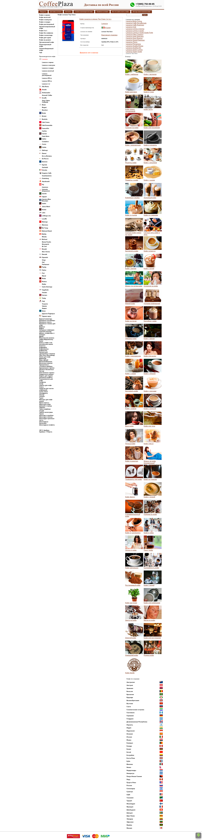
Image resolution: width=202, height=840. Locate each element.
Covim (44, 144)
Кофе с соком (130, 374)
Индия (129, 728)
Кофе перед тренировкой (130, 110)
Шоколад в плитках (45, 417)
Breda (44, 113)
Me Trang (45, 228)
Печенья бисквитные (46, 369)
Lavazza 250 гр (47, 78)
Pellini (44, 270)
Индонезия (131, 731)
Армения (130, 688)
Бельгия (130, 691)
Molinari (44, 239)
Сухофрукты (43, 393)
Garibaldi (45, 167)
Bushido (44, 119)
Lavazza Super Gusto (134, 52)
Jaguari (44, 196)
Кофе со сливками (151, 215)
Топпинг (42, 396)
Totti (43, 301)
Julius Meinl (46, 206)
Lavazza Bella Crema (134, 21)
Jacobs (44, 193)
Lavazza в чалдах (48, 68)
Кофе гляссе (148, 444)
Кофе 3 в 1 (43, 30)
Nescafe (44, 254)
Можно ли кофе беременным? (150, 462)
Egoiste (44, 165)
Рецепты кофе (130, 163)
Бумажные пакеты (45, 322)
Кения (129, 749)
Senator (44, 292)
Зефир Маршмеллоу (46, 339)
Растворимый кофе (132, 585)
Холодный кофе (150, 198)
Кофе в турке (149, 92)
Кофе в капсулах (45, 19)
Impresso (45, 187)
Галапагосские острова (135, 709)
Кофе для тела (149, 426)
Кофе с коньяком (150, 163)
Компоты (42, 346)
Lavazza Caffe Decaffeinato (136, 23)
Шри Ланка (131, 816)
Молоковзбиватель (45, 361)
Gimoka (44, 170)
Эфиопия (130, 822)
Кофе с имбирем (131, 74)
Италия (108, 28)
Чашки (41, 414)
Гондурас (130, 719)
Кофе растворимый (46, 24)
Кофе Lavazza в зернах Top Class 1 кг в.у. (95, 19)
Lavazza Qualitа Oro (133, 48)
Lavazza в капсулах (48, 65)
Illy (43, 184)
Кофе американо (131, 568)
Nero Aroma (46, 252)
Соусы (41, 387)
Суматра (130, 791)
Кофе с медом (130, 268)
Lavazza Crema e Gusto (135, 31)
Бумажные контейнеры (47, 320)
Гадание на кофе (131, 128)
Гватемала (130, 712)
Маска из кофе (149, 620)
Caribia (44, 131)
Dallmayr (45, 150)
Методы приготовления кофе (141, 11)
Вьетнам (130, 703)
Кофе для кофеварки (152, 603)
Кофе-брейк (129, 673)
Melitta (44, 234)
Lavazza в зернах (47, 62)
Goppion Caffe (46, 173)
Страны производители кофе (84, 11)
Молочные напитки (45, 363)
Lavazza (104, 23)
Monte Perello (46, 242)
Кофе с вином (149, 339)
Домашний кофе (131, 655)
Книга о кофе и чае (45, 342)
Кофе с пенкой (149, 497)
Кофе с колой (149, 268)
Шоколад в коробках (46, 415)
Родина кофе (149, 655)
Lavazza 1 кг (46, 84)
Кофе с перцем (149, 374)
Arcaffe (44, 98)
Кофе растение (131, 603)
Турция (129, 801)
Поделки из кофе (150, 514)
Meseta (44, 237)
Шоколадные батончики (43, 422)
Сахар (41, 384)
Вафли (41, 328)
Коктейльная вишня (46, 344)
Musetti (44, 249)
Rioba (44, 278)
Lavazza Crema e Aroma (135, 29)
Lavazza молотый (48, 71)
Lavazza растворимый (46, 74)
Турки (41, 398)
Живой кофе (130, 304)
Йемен (129, 740)
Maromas (45, 225)
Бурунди (130, 697)
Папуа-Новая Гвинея (134, 776)
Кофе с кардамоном (133, 356)
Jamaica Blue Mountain (46, 200)
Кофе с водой (149, 585)
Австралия (131, 682)
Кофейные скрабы (132, 198)
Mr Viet (44, 246)
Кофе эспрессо (149, 251)
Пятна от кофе (131, 550)
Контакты (68, 11)
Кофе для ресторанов (152, 638)
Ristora (44, 281)
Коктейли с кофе (150, 321)
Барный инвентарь (45, 319)
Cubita (44, 147)
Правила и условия (102, 11)
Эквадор (130, 819)
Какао (41, 341)
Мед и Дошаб (43, 360)
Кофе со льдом (131, 215)
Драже (41, 336)
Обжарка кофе (131, 339)
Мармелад (42, 358)
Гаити (129, 706)
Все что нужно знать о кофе (120, 11)
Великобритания (133, 700)
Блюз (44, 311)
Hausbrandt (45, 181)
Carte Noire (45, 136)
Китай (129, 752)
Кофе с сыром (149, 180)
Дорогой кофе (130, 638)
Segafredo (45, 290)
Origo (44, 260)
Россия (129, 785)
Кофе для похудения (152, 128)
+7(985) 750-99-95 (145, 4)
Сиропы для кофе (45, 385)
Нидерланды (131, 770)
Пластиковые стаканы (46, 372)
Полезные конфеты (45, 377)
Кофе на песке (131, 321)
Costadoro (45, 141)
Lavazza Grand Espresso (135, 40)
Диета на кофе (131, 620)
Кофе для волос (150, 356)
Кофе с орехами (150, 391)
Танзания (130, 798)
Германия (130, 715)
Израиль (130, 725)
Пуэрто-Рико (131, 782)
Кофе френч (130, 497)
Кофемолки (43, 350)
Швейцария (131, 810)
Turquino (45, 304)
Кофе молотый (44, 17)
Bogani (44, 107)
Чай (40, 52)
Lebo (43, 212)
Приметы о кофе (131, 180)
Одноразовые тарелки (46, 368)
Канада (129, 746)
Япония (129, 828)
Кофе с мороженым (133, 145)
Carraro (44, 133)
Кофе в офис (149, 533)
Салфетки (42, 382)
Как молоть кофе (131, 251)
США (128, 794)
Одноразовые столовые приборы (45, 365)
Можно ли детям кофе (133, 286)
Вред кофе (129, 426)
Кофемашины (44, 349)
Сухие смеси (43, 391)
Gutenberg (45, 178)
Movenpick (45, 244)
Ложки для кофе (44, 357)
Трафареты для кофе (133, 479)
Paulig (44, 267)
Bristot (44, 116)
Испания (130, 734)
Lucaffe (44, 219)
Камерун (130, 743)
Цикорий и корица (45, 406)
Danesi (44, 153)
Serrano (44, 295)
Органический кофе (46, 42)
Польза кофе (130, 444)
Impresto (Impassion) (46, 190)
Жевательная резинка (46, 338)
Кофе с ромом (130, 409)
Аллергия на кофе (151, 286)
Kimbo (44, 209)
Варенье (42, 327)
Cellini (44, 139)
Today (44, 298)
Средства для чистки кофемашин (46, 389)
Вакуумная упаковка (109, 35)
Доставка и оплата (55, 11)
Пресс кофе (148, 550)
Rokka (44, 284)
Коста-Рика (131, 758)
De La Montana (47, 156)
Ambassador (46, 92)
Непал (129, 767)
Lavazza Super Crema (134, 50)
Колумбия (130, 755)
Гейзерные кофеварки (46, 330)
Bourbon (45, 110)
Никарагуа (130, 773)
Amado (44, 89)
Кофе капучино (131, 92)
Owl (43, 262)
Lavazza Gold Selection (135, 36)
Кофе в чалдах (44, 22)
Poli (43, 273)
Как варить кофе (131, 391)
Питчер (41, 371)
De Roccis (45, 158)
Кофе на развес (45, 40)
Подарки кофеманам (152, 304)
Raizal (44, 276)
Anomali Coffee (47, 95)
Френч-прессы (44, 403)
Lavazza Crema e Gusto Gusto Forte (139, 33)
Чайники (42, 407)
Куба (128, 761)
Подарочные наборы (46, 374)
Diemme (44, 162)
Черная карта (46, 316)
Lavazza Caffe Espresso (135, 25)
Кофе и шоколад (131, 461)
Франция (130, 807)
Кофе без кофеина (46, 33)
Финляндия (131, 804)
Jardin (44, 203)
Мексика (130, 764)
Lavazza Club (131, 27)
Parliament (45, 264)
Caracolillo (45, 128)
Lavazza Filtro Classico (134, 34)
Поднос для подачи (46, 376)
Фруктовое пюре (45, 404)
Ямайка (129, 825)
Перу (128, 779)
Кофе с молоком (150, 74)
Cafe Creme (45, 122)
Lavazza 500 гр (47, 81)
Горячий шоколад (45, 331)
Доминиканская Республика (137, 722)
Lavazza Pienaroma (133, 44)
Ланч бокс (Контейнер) (47, 355)
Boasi (44, 105)
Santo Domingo (47, 287)
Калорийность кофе (151, 568)
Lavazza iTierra (131, 42)
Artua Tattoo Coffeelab (46, 101)
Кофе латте (148, 109)
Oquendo (45, 257)
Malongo (45, 222)
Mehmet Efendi (47, 231)
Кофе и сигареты (150, 145)
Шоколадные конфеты (47, 425)
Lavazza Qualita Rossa (134, 46)
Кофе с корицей (150, 409)
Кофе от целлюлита (132, 533)
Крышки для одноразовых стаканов (47, 353)
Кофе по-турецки (150, 479)
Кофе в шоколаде (45, 35)
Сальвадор (131, 788)
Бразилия (130, 694)
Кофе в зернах (44, 15)
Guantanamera (46, 176)
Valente (44, 306)
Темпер (41, 395)
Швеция (130, 813)
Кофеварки (43, 347)
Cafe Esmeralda (47, 125)
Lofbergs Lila (46, 216)
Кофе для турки (45, 37)
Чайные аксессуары (46, 412)
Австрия (130, 685)
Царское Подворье (48, 313)
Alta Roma (45, 86)
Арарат (44, 308)
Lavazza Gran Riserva (134, 38)
